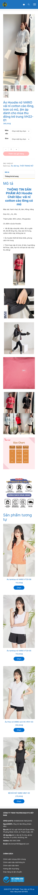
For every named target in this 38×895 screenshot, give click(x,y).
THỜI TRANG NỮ (26, 166)
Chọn (19, 588)
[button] (28, 4)
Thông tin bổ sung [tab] (12, 176)
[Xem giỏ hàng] (23, 4)
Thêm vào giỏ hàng (16, 154)
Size (6, 138)
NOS (26, 892)
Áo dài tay (15, 166)
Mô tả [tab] (7, 172)
